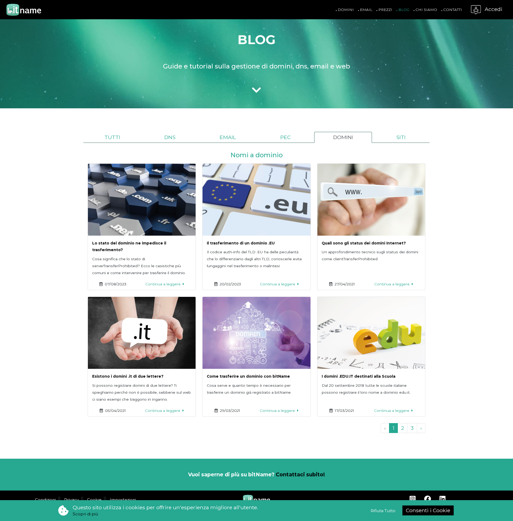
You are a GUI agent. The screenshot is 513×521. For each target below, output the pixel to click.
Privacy (71, 499)
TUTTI (112, 137)
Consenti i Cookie (428, 510)
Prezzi (384, 9)
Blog (403, 9)
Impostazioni (123, 499)
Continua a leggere (163, 284)
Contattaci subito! (300, 474)
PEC (285, 137)
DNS (170, 137)
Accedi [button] (492, 9)
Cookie (94, 499)
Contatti (452, 9)
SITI (401, 137)
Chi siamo (425, 9)
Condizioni (45, 499)
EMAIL (228, 137)
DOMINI (343, 137)
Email (365, 9)
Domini (345, 9)
